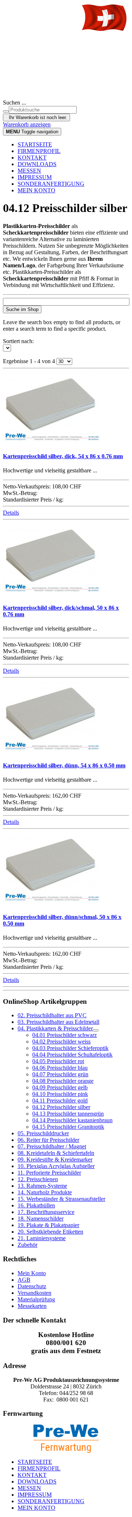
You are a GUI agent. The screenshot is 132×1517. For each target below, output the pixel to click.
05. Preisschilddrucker (43, 1133)
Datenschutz (32, 1286)
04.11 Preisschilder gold (60, 1100)
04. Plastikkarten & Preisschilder (55, 1028)
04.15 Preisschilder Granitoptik (68, 1127)
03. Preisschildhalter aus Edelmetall (58, 1022)
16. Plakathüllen (36, 1205)
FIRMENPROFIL (39, 151)
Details (11, 513)
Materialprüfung (36, 1299)
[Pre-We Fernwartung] (66, 1438)
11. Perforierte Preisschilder (49, 1173)
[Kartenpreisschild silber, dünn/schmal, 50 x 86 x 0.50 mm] (51, 902)
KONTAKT (32, 157)
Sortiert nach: (18, 341)
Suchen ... (14, 102)
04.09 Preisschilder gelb (60, 1087)
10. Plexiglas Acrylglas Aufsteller (56, 1166)
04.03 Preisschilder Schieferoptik (70, 1048)
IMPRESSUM (35, 177)
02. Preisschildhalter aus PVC (52, 1015)
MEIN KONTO (36, 190)
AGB (24, 1280)
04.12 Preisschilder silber (61, 1107)
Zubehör (27, 1245)
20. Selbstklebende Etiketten (50, 1232)
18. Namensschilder (40, 1218)
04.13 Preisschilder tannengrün (68, 1114)
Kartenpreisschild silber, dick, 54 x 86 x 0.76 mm (63, 456)
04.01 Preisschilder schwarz (64, 1035)
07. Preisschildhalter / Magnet (52, 1146)
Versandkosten (34, 1293)
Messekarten (32, 1306)
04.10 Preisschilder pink (60, 1094)
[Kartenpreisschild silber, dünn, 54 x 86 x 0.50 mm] (51, 751)
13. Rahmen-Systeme (42, 1186)
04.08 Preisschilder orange (63, 1081)
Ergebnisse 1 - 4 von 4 (29, 361)
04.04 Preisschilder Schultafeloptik (72, 1055)
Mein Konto (32, 1273)
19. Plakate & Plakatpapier (48, 1225)
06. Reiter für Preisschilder (48, 1140)
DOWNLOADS (37, 164)
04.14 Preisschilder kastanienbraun (72, 1120)
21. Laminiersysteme (42, 1238)
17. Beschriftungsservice (46, 1212)
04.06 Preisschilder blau (60, 1068)
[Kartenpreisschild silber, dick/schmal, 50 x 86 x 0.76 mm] (51, 593)
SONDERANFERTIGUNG (51, 184)
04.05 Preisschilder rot (58, 1061)
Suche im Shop (22, 309)
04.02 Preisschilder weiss (61, 1041)
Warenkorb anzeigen (27, 124)
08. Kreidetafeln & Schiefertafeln (56, 1153)
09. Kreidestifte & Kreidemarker (55, 1159)
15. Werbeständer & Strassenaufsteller (61, 1199)
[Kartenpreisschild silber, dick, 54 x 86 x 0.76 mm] (51, 442)
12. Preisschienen (38, 1179)
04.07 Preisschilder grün (60, 1074)
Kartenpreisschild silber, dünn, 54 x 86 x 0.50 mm (64, 765)
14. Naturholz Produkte (45, 1192)
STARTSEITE (35, 144)
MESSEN (29, 171)
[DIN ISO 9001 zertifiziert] (66, 79)
